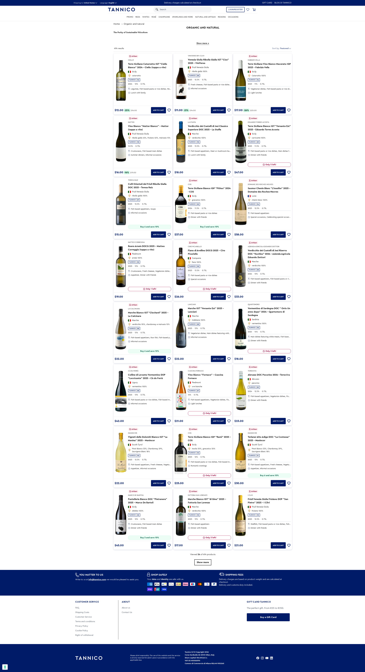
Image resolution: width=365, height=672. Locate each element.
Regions (222, 17)
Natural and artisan (205, 17)
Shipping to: (84, 3)
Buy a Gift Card (268, 617)
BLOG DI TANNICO (282, 3)
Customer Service (87, 602)
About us (126, 608)
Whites (145, 17)
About (126, 602)
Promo (130, 17)
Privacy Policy (81, 626)
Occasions (233, 17)
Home (116, 24)
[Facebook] (257, 658)
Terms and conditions (85, 622)
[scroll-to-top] (359, 658)
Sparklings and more (182, 17)
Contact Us (127, 612)
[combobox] (179, 9)
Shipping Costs (82, 612)
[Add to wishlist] (169, 110)
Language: (107, 3)
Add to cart (158, 110)
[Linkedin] (271, 658)
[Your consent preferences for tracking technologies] (5, 667)
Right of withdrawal (84, 635)
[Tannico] (121, 9)
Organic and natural (134, 24)
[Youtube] (267, 658)
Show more (203, 562)
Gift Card (267, 3)
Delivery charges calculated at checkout (182, 3)
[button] (205, 9)
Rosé (154, 17)
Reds (137, 17)
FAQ (77, 608)
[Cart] (254, 9)
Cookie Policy (81, 631)
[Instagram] (262, 658)
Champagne (164, 17)
